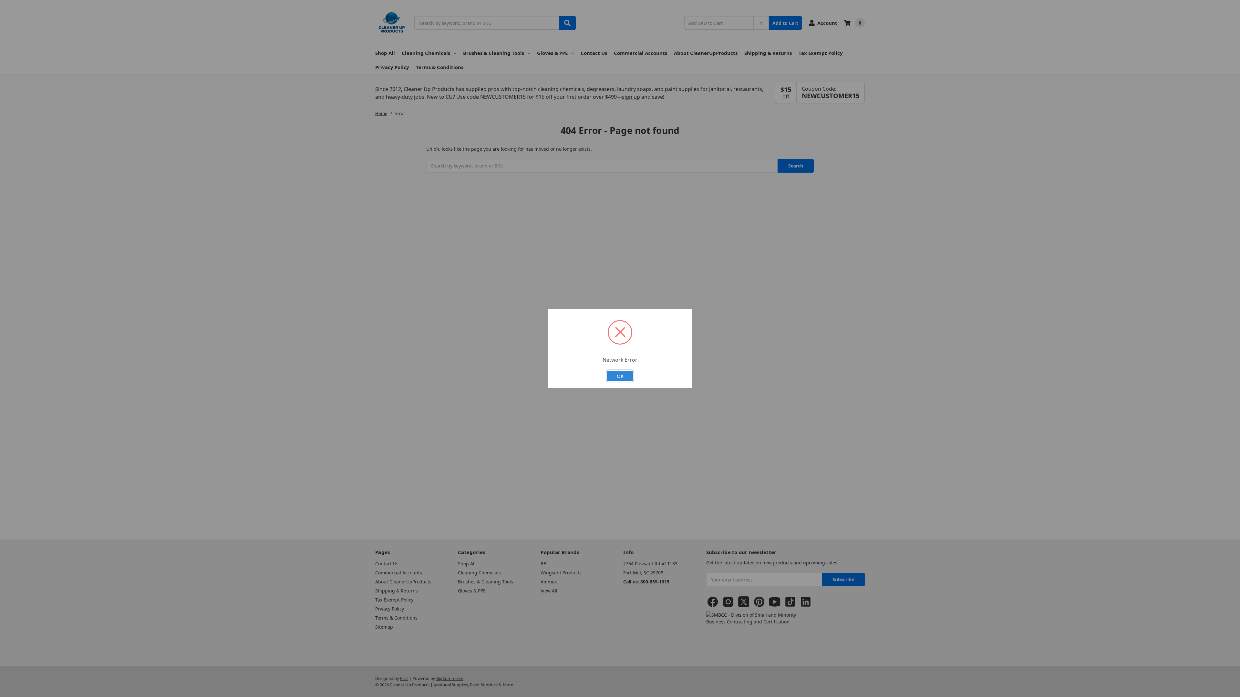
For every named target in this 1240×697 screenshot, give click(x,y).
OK (620, 376)
